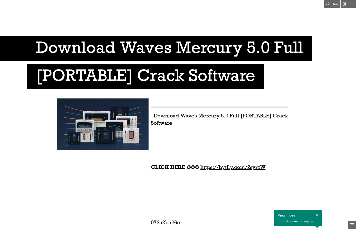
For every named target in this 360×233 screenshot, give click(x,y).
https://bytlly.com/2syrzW (232, 167)
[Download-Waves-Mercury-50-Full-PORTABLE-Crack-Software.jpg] (102, 124)
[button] (332, 4)
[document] (180, 116)
